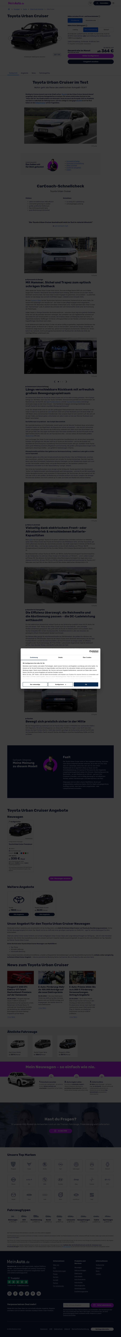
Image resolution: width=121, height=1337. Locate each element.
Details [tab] (60, 657)
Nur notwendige (35, 684)
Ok (86, 684)
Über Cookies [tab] (87, 657)
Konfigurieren (59, 684)
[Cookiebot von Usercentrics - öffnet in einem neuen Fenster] (90, 651)
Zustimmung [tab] (34, 657)
